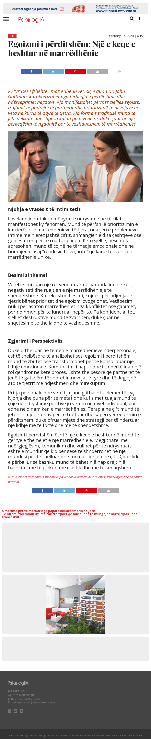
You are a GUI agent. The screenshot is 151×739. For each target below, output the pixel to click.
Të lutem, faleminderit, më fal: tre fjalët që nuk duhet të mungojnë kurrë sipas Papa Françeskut (69, 515)
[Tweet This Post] (53, 70)
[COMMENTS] (119, 70)
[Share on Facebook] (31, 70)
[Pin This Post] (75, 70)
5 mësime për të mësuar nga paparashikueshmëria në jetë (48, 511)
